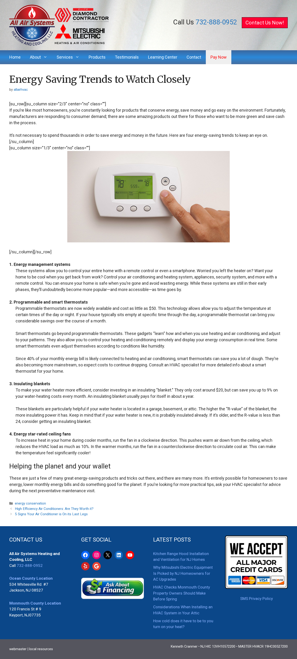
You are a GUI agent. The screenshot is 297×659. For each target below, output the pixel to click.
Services (65, 57)
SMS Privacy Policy (256, 598)
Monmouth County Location (35, 603)
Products (97, 57)
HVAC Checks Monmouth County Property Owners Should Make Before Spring (181, 593)
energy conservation (30, 503)
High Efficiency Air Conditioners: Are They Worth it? (54, 509)
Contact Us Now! (264, 23)
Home (15, 57)
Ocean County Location (31, 578)
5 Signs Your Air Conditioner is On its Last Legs (51, 514)
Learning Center (162, 57)
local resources (41, 649)
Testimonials (127, 57)
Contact (194, 57)
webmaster (17, 649)
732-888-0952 (216, 22)
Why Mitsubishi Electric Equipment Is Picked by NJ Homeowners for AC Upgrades (183, 573)
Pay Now (218, 57)
